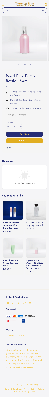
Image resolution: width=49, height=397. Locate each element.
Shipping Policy (28, 392)
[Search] (43, 10)
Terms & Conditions (13, 389)
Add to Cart (24, 140)
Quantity (9, 122)
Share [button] (12, 148)
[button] (3, 4)
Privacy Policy (30, 389)
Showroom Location (15, 335)
